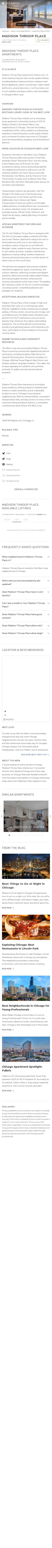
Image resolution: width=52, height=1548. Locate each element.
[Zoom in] (5, 711)
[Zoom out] (5, 715)
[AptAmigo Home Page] (12, 3)
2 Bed (25, 520)
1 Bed (17, 520)
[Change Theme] (3, 3)
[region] (26, 689)
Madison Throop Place (41, 31)
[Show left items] (2, 816)
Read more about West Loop (34, 755)
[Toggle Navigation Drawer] (48, 3)
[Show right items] (50, 816)
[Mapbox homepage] (8, 719)
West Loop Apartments (20, 31)
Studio (7, 520)
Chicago (5, 31)
